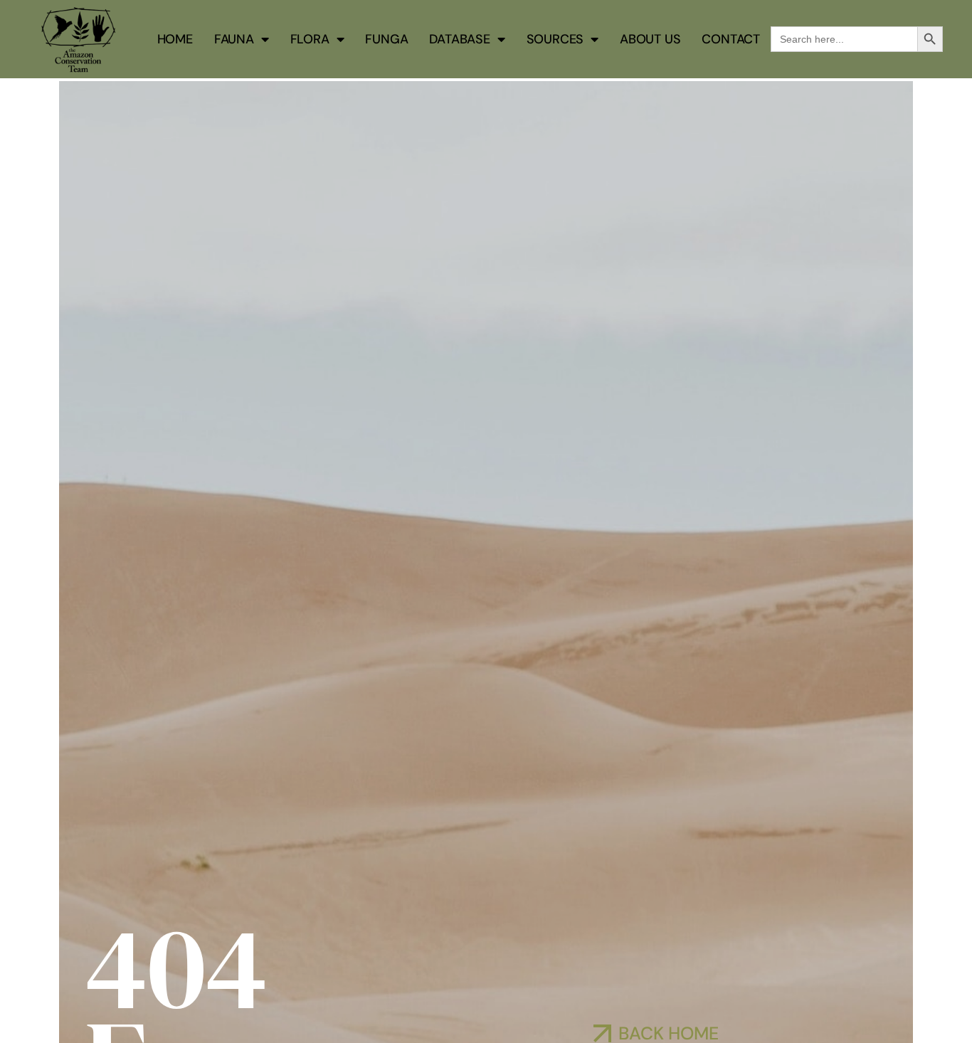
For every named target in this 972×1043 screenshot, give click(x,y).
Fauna (234, 39)
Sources (555, 39)
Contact (731, 39)
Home (175, 39)
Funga (386, 39)
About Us (650, 39)
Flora (309, 39)
